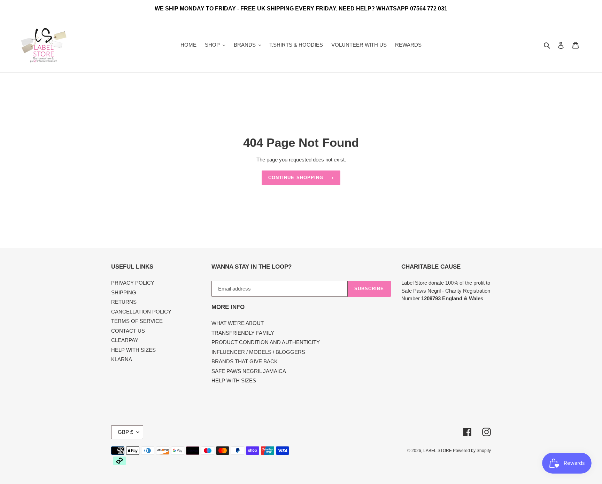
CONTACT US (128, 331)
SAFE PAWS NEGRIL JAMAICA (248, 371)
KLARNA (121, 359)
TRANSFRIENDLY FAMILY (242, 333)
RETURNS (124, 302)
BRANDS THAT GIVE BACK (244, 361)
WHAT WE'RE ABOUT (237, 323)
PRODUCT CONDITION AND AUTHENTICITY (265, 342)
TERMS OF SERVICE (137, 321)
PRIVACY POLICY (132, 283)
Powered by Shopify (472, 450)
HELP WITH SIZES (133, 350)
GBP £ (125, 432)
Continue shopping (295, 177)
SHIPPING (123, 292)
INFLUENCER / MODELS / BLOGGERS (258, 352)
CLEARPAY (124, 340)
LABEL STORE (438, 450)
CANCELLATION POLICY (141, 312)
